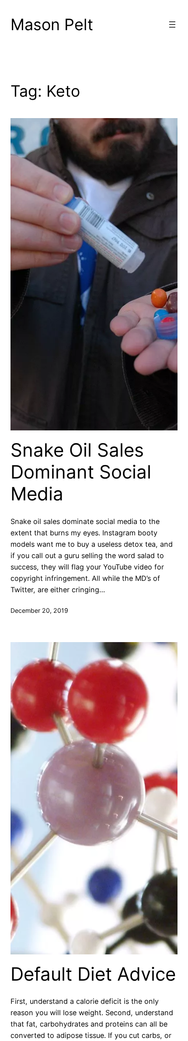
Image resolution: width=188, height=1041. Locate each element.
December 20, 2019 (39, 610)
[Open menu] (172, 24)
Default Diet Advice (93, 974)
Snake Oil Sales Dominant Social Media (80, 472)
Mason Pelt (51, 24)
